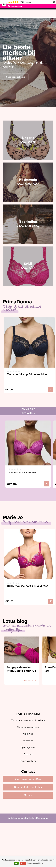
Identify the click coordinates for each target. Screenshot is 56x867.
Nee (22, 863)
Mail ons (28, 795)
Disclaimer (28, 740)
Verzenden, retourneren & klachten (28, 720)
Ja (16, 863)
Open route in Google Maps (28, 779)
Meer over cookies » (35, 863)
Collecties (28, 734)
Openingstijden (28, 747)
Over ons (28, 754)
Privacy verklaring (28, 761)
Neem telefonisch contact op (28, 787)
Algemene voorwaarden (28, 727)
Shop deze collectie (15, 77)
